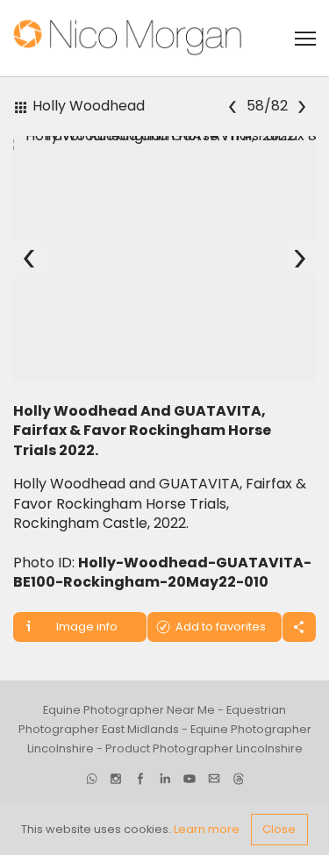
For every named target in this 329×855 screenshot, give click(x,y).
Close (279, 829)
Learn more (207, 829)
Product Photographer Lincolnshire (204, 748)
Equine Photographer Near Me (129, 709)
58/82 (267, 106)
